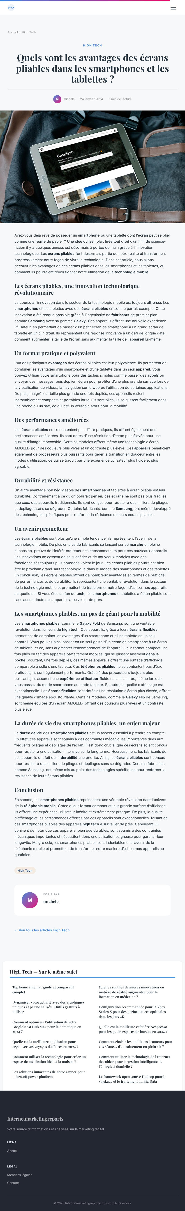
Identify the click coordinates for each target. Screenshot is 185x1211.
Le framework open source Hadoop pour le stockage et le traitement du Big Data (132, 1079)
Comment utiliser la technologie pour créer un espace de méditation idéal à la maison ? (49, 1059)
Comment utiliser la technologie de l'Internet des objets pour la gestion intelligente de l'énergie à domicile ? (134, 1061)
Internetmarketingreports (35, 1118)
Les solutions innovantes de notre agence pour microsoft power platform (48, 1074)
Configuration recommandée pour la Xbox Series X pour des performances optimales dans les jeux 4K (132, 1012)
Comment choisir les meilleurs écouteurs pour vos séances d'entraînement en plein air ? (135, 1044)
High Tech (29, 32)
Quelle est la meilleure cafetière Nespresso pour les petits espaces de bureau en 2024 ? (133, 1029)
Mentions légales (19, 1175)
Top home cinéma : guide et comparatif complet (43, 989)
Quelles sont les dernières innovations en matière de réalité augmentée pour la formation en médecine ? (131, 992)
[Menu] (173, 7)
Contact (13, 1183)
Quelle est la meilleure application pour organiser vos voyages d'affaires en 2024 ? (45, 1044)
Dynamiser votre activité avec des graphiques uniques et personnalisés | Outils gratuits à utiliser (48, 1007)
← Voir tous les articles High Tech (41, 930)
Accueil (13, 32)
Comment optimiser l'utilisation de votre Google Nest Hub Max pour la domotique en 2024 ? (46, 1027)
